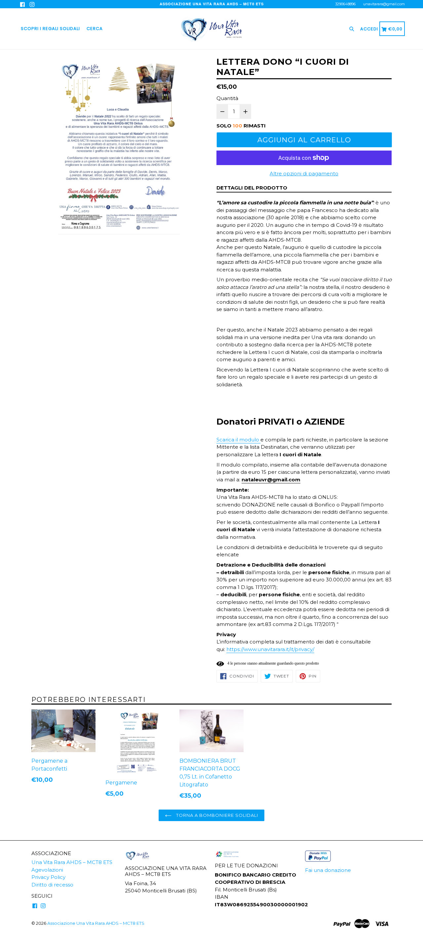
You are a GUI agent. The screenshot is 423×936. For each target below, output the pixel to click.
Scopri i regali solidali (50, 28)
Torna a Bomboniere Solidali (216, 815)
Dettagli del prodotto (251, 188)
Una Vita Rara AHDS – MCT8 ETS (71, 862)
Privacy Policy (48, 877)
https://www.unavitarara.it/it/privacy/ (270, 649)
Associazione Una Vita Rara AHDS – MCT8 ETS (95, 923)
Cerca (95, 28)
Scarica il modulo (238, 439)
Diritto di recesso (52, 885)
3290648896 (345, 4)
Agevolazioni (47, 870)
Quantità (227, 98)
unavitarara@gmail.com (384, 4)
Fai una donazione (328, 870)
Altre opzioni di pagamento (304, 173)
